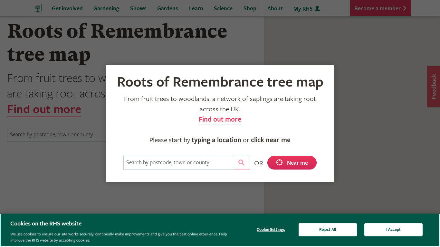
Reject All (327, 229)
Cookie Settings (271, 229)
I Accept (393, 229)
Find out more (220, 119)
